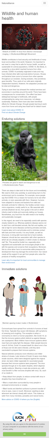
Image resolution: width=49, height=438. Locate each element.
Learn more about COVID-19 (12, 110)
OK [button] (24, 434)
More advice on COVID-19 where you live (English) (21, 399)
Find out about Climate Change (13, 112)
